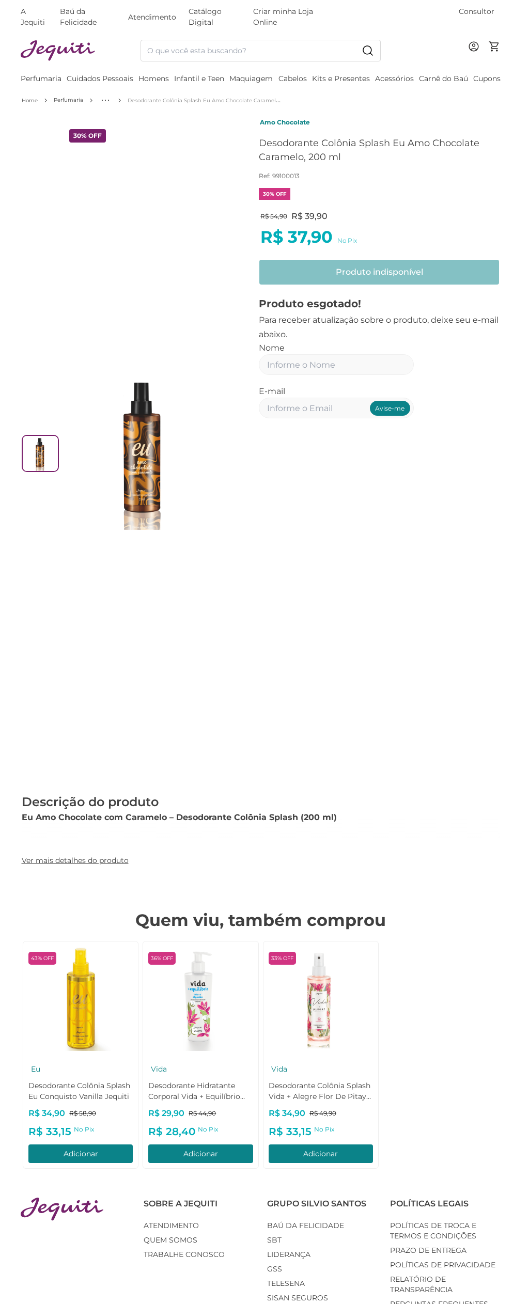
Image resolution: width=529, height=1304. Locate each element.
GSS (274, 1269)
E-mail (272, 391)
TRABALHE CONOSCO (184, 1254)
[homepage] (81, 50)
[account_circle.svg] (476, 56)
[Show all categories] (105, 100)
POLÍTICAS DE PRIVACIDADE (442, 1264)
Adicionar (81, 1153)
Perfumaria (68, 100)
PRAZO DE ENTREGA (428, 1250)
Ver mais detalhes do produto (75, 860)
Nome (272, 348)
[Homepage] (62, 1209)
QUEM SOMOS (170, 1240)
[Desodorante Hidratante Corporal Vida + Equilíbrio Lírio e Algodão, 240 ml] (200, 999)
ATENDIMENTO (171, 1225)
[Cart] (494, 50)
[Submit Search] (367, 50)
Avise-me (389, 408)
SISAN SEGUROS (297, 1297)
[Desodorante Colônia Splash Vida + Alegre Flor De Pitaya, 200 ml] (320, 999)
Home (30, 100)
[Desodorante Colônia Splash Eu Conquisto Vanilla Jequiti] (80, 999)
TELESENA (286, 1283)
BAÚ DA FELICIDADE (305, 1225)
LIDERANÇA (288, 1254)
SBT (274, 1240)
